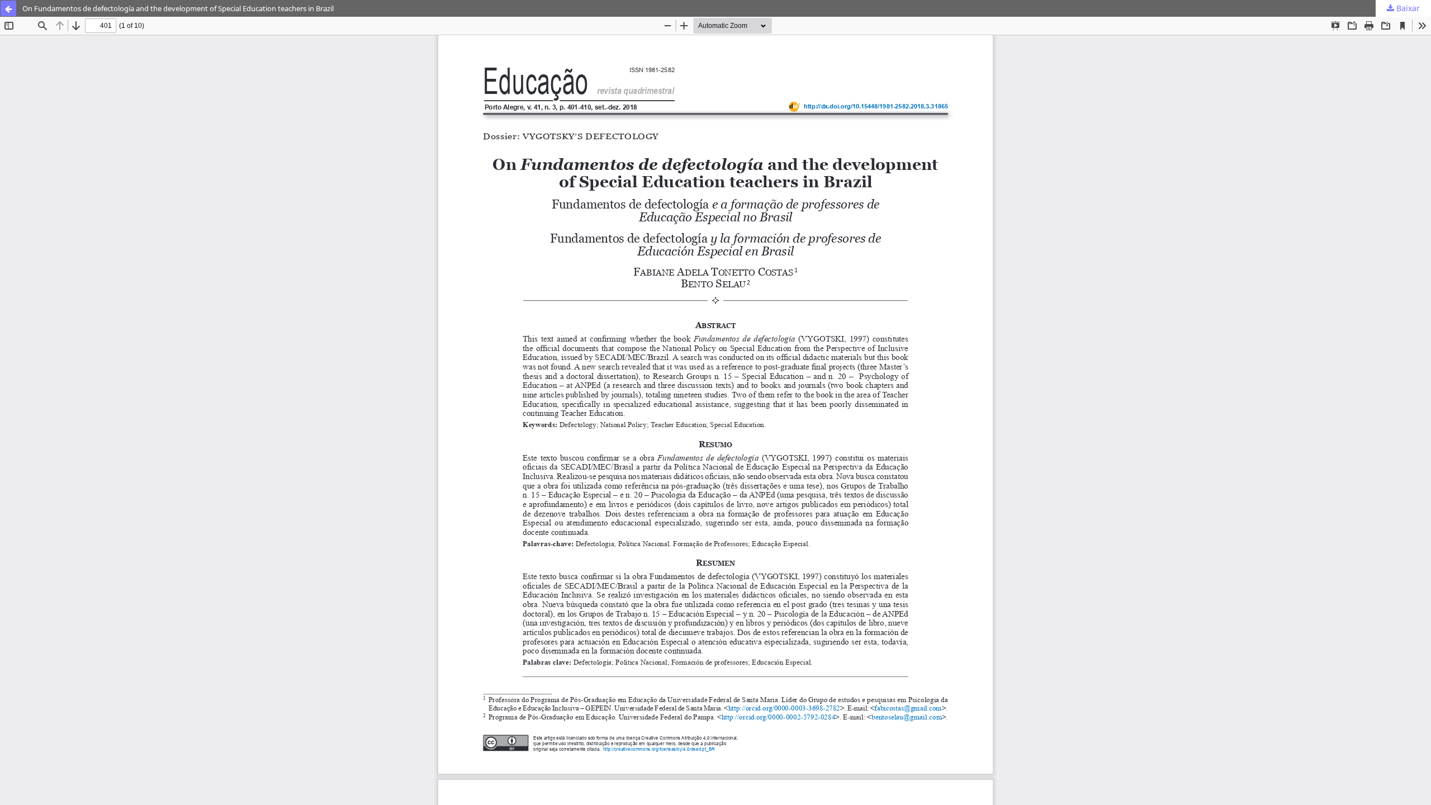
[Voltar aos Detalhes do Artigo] (8, 8)
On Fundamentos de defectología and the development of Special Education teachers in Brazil (178, 8)
